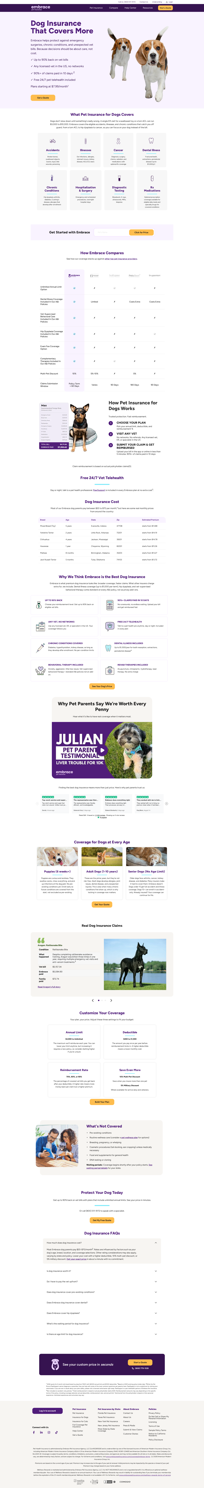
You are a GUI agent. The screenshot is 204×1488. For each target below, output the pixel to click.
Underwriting (157, 2)
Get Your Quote (102, 904)
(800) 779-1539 (142, 1368)
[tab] (98, 1000)
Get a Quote (43, 97)
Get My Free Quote (102, 1220)
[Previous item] (93, 1000)
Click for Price (141, 232)
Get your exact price (76, 1259)
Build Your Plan (102, 1102)
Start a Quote (165, 8)
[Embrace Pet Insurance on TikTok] (56, 1432)
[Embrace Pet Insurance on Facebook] (33, 1432)
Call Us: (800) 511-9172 (127, 2)
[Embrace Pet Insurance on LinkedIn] (41, 1432)
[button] (102, 1242)
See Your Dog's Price (102, 686)
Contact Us (144, 2)
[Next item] (111, 1000)
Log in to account (47, 1410)
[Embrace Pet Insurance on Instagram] (48, 1432)
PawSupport (99, 490)
